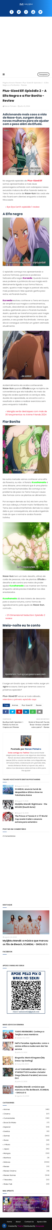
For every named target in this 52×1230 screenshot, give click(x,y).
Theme (20, 1226)
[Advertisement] (26, 44)
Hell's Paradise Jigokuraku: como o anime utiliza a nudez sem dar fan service (32, 1046)
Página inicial (8, 83)
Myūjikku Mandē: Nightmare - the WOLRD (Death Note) (31, 805)
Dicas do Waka (26, 1122)
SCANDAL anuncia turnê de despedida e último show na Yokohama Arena (29, 792)
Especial (26, 1127)
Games (26, 1136)
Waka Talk (26, 1184)
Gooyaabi (40, 1226)
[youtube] (33, 12)
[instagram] (26, 12)
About (18, 1222)
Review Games (26, 1175)
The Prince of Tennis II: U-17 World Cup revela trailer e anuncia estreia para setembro (31, 819)
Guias (26, 1140)
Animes (15, 705)
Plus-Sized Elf (34, 180)
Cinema (26, 1114)
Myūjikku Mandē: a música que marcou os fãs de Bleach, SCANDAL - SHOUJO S (25, 942)
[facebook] (12, 12)
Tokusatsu (26, 1180)
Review (18, 83)
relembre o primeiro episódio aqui (19, 699)
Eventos (26, 1131)
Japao (26, 1149)
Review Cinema (26, 1171)
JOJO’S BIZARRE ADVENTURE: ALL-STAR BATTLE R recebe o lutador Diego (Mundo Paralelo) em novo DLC (31, 1073)
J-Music (26, 1144)
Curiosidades (26, 1118)
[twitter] (19, 12)
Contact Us (29, 1222)
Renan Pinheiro (10, 106)
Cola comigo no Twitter (18, 753)
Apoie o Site (41, 1222)
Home (9, 1222)
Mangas (26, 1153)
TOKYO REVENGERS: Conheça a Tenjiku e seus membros (29, 1033)
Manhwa (26, 1158)
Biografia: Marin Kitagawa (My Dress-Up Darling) (30, 1059)
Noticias (26, 1162)
